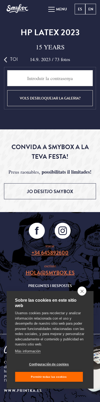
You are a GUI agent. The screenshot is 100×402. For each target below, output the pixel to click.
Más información (28, 351)
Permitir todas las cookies (49, 376)
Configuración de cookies (49, 364)
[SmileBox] (17, 9)
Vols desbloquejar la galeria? (50, 98)
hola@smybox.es (50, 273)
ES (80, 9)
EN (90, 9)
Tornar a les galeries (13, 59)
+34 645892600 (50, 253)
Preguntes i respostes (50, 286)
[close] (82, 291)
